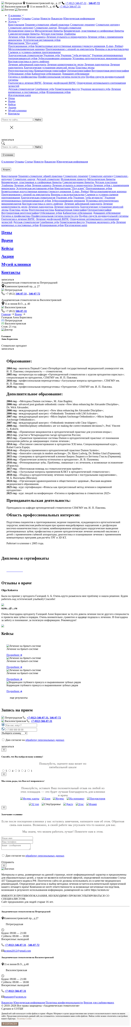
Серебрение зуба (44, 89)
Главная (6, 314)
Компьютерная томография (50, 70)
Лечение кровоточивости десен (65, 64)
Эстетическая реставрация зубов (42, 40)
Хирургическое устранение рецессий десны (49, 67)
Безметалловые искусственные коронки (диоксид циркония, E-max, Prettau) (79, 46)
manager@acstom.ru (15, 996)
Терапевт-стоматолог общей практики (47, 24)
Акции (12, 107)
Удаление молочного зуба (95, 89)
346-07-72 (34, 293)
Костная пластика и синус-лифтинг (28, 61)
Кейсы (12, 104)
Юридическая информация (79, 18)
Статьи (36, 18)
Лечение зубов (16, 36)
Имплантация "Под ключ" (23, 43)
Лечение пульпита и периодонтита (66, 36)
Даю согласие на (34, 740)
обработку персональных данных (44, 740)
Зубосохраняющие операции (55, 58)
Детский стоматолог (70, 27)
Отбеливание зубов (19, 73)
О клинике (14, 15)
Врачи (11, 101)
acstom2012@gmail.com (17, 950)
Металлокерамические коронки (26, 49)
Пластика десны (85, 67)
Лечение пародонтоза (96, 64)
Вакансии (57, 18)
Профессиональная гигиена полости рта (61, 76)
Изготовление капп (19, 95)
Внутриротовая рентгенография (110, 70)
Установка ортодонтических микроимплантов (99, 58)
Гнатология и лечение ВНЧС (25, 82)
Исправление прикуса (21, 30)
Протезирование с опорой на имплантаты (70, 49)
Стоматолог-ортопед (108, 24)
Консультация (16, 24)
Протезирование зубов (21, 46)
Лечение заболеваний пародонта (27, 64)
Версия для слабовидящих (99, 1002)
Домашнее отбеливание (75, 73)
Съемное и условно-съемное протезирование (34, 52)
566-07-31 (21, 311)
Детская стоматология (21, 89)
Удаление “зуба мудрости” (76, 55)
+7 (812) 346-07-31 (75, 3)
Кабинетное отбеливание (46, 73)
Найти (38, 119)
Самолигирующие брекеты (24, 33)
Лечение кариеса (36, 36)
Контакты (14, 113)
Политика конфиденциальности (64, 1002)
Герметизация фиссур (67, 89)
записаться (7, 139)
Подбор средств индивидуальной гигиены (103, 216)
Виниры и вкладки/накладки (112, 49)
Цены (11, 98)
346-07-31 (21, 293)
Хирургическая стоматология (25, 55)
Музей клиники (17, 110)
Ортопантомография (79, 70)
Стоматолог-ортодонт (21, 27)
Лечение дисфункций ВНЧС (59, 82)
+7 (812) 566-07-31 (70, 6)
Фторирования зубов (58, 92)
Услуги (12, 21)
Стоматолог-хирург (45, 27)
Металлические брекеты (49, 30)
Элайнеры (70, 33)
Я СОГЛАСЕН (10, 1024)
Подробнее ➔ (14, 654)
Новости (45, 18)
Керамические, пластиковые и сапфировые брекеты (94, 30)
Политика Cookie (24, 1018)
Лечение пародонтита (66, 206)
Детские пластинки (51, 33)
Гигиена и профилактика (22, 76)
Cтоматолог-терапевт (82, 24)
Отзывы (26, 18)
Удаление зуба (51, 55)
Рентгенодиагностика (21, 70)
